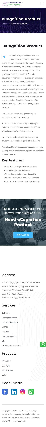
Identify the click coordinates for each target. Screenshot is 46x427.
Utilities (5, 331)
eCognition (6, 361)
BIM (3, 341)
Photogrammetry (9, 317)
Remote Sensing (9, 336)
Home (4, 24)
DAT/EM (6, 366)
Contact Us (23, 235)
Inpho (4, 375)
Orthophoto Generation (12, 345)
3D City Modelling (10, 322)
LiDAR (5, 327)
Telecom (6, 313)
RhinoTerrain (7, 370)
